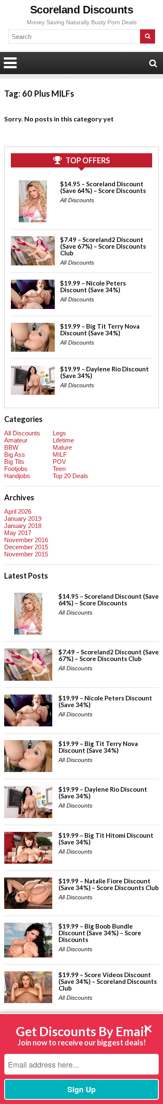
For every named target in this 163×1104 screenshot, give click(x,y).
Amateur (16, 440)
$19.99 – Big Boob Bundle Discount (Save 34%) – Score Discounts (100, 932)
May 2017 (17, 532)
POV (59, 461)
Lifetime (63, 440)
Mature (62, 447)
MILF (60, 454)
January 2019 (22, 518)
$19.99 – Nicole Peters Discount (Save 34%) (93, 286)
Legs (59, 433)
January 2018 (22, 525)
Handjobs (17, 475)
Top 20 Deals (70, 475)
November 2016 (26, 539)
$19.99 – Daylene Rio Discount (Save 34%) (104, 372)
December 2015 (26, 547)
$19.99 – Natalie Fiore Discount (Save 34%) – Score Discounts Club (109, 884)
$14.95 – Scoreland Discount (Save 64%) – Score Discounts (103, 187)
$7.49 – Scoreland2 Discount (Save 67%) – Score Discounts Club (103, 246)
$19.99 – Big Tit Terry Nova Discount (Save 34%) (100, 329)
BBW (11, 447)
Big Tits (14, 461)
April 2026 (17, 511)
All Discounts (77, 200)
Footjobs (16, 468)
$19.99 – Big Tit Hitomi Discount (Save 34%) (106, 838)
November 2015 (26, 554)
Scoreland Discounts (81, 9)
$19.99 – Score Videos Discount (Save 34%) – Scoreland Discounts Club (108, 981)
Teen (59, 468)
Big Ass (14, 454)
